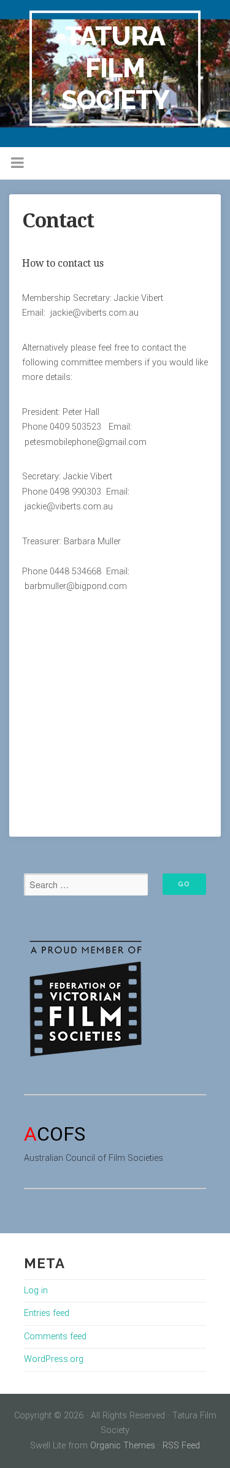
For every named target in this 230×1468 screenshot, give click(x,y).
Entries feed (46, 1313)
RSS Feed (181, 1445)
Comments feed (55, 1336)
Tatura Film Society (115, 67)
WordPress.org (53, 1359)
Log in (36, 1290)
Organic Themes (122, 1445)
